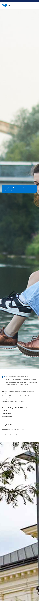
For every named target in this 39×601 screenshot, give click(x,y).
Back (4, 9)
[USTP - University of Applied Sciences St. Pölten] (7, 5)
